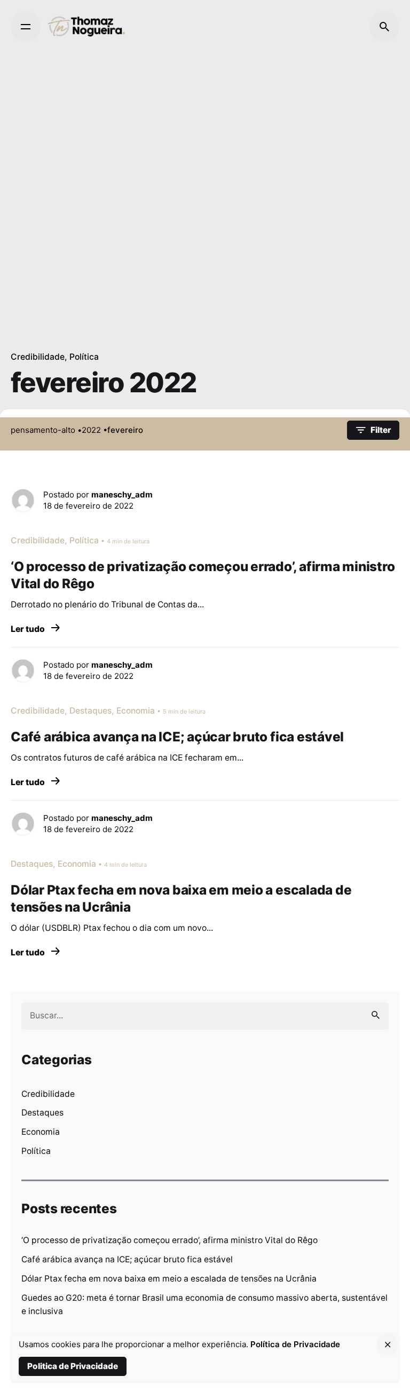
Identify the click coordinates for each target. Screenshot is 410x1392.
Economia (40, 1132)
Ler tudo (28, 629)
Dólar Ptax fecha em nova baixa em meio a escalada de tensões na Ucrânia (169, 1279)
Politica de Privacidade (72, 1366)
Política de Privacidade (295, 1344)
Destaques (42, 1113)
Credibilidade (38, 357)
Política (84, 357)
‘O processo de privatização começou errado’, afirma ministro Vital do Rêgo (169, 1240)
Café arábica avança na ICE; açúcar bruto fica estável (127, 1259)
